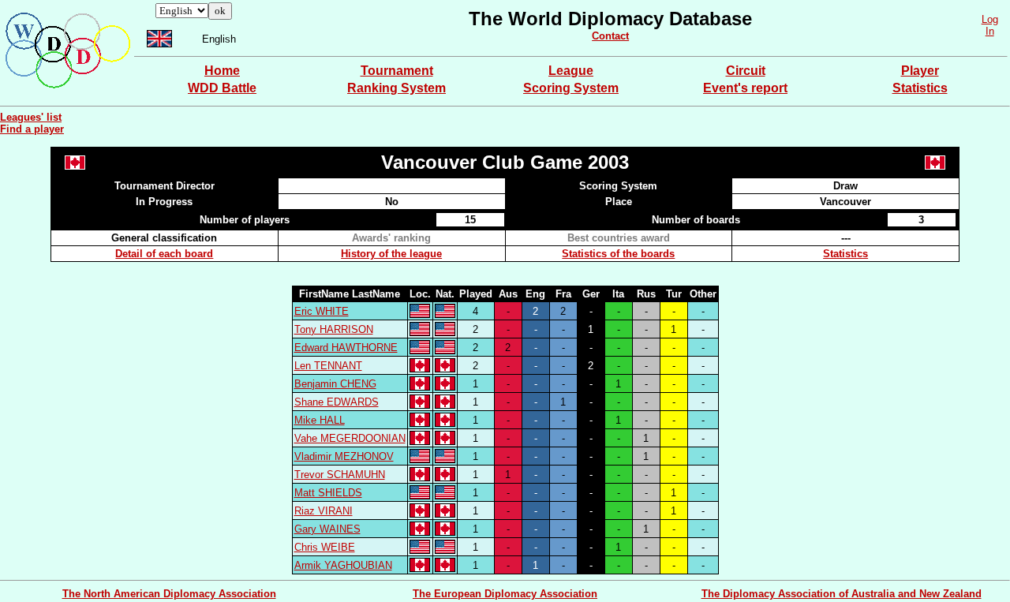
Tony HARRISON (333, 329)
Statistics (920, 88)
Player (920, 70)
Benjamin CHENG (335, 384)
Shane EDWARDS (336, 402)
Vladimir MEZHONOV (344, 456)
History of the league (391, 254)
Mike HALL (319, 420)
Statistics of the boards (618, 254)
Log (990, 19)
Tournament (397, 70)
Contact (610, 36)
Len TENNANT (328, 366)
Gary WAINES (327, 529)
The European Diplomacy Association (505, 594)
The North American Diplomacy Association (169, 594)
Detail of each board (164, 254)
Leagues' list (31, 117)
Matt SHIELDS (328, 493)
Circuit (745, 70)
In (990, 31)
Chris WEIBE (324, 547)
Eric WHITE (321, 311)
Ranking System (396, 88)
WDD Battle (222, 88)
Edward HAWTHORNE (346, 347)
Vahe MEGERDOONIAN (350, 438)
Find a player (32, 129)
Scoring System (571, 88)
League (570, 70)
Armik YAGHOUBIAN (343, 565)
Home (222, 70)
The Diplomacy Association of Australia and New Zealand (841, 594)
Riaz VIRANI (323, 511)
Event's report (745, 88)
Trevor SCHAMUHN (339, 474)
